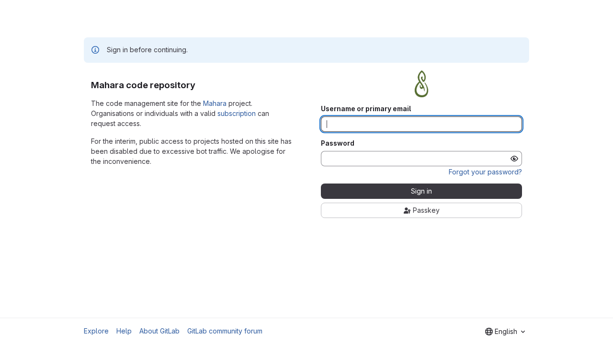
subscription (236, 113)
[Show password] (514, 158)
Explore (96, 331)
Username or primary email (366, 109)
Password (337, 143)
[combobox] (505, 331)
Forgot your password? (485, 172)
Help (124, 331)
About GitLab (159, 331)
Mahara (215, 103)
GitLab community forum (224, 331)
